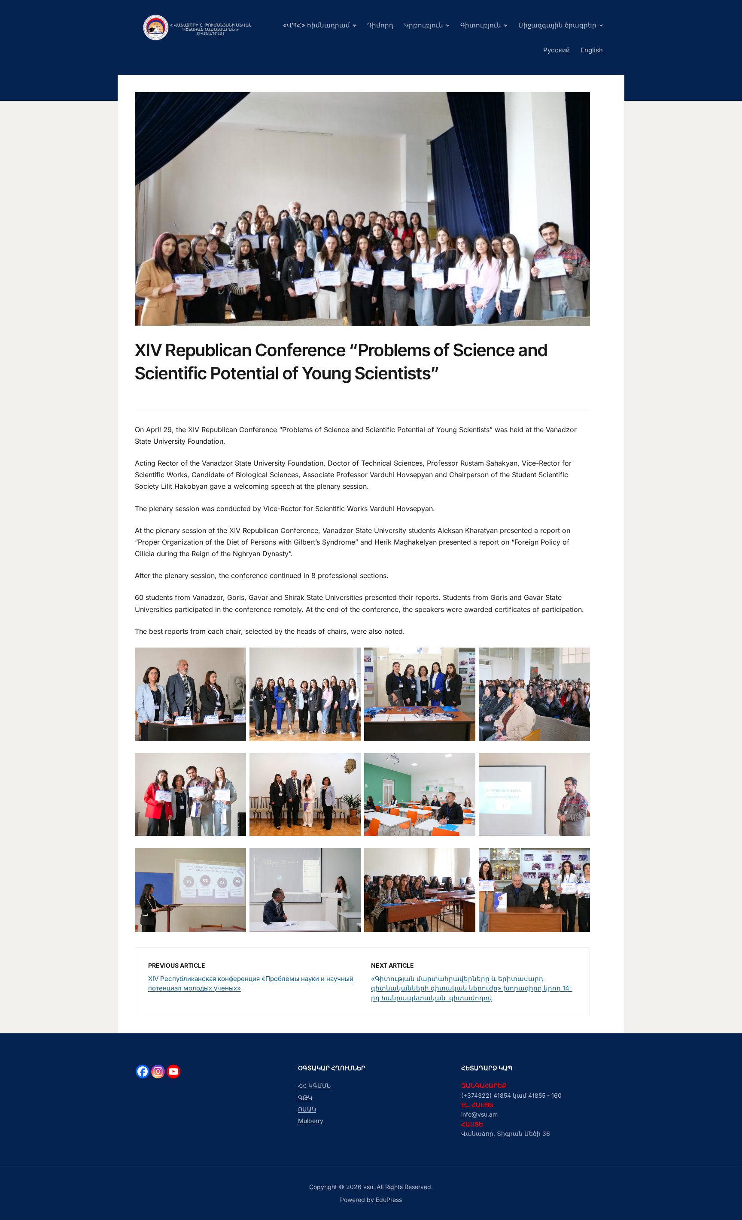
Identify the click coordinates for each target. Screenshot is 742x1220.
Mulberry (310, 1120)
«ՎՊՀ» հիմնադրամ (316, 25)
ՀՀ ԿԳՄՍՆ (314, 1085)
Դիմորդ (380, 25)
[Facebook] (142, 1071)
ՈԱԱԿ (307, 1109)
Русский (556, 50)
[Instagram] (158, 1071)
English (592, 50)
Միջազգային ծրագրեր (557, 25)
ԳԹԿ (305, 1097)
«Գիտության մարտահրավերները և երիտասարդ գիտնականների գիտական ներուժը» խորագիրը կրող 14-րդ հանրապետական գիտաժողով (471, 988)
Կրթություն (423, 25)
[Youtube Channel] (173, 1071)
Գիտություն (480, 25)
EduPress (389, 1199)
